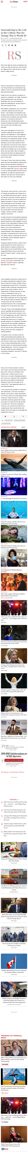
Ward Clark (14, 863)
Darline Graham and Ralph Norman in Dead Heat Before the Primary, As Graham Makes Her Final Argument (14, 1000)
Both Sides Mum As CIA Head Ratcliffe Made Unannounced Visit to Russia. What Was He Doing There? (14, 917)
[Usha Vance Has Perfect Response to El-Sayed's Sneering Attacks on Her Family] (14, 632)
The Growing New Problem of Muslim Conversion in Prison (14, 944)
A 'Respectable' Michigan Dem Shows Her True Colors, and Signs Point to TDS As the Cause (13, 666)
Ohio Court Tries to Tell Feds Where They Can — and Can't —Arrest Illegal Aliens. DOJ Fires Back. (14, 618)
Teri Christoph (4, 645)
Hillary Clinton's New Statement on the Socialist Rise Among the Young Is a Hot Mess (14, 714)
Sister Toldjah (4, 670)
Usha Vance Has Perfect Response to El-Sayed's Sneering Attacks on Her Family (14, 642)
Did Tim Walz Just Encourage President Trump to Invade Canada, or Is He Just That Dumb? (13, 1088)
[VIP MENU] (25, 1)
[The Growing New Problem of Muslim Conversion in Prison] (14, 934)
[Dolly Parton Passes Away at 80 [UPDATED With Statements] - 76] (14, 1134)
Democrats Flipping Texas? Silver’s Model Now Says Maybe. (14, 860)
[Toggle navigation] (2, 1)
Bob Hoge (3, 622)
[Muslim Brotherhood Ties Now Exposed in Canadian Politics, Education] (14, 961)
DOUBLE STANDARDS (19, 420)
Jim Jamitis (5, 38)
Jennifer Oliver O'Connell (14, 1004)
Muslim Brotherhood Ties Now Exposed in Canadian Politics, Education (14, 971)
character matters (19, 168)
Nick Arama (3, 717)
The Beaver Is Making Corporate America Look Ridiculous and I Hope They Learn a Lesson (14, 888)
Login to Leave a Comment (14, 760)
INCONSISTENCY (6, 423)
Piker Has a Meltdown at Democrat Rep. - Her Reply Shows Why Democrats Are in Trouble (14, 737)
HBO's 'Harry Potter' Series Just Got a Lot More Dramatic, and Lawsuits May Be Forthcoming (14, 1059)
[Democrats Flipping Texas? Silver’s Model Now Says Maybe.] (14, 849)
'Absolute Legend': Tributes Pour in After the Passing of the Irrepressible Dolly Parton (13, 690)
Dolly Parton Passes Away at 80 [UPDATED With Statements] (10, 1145)
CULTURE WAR (8, 420)
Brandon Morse (14, 892)
